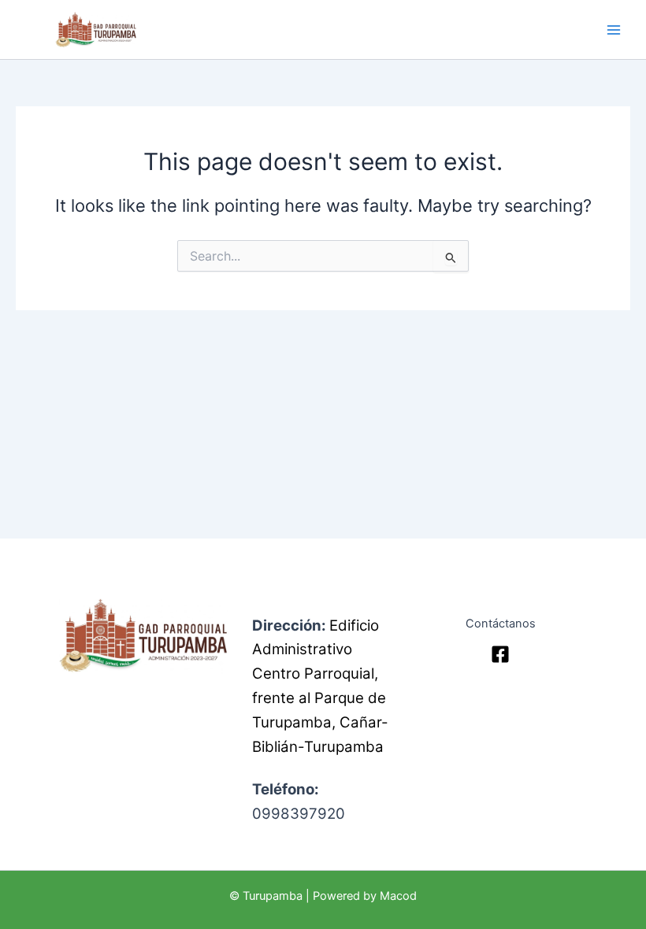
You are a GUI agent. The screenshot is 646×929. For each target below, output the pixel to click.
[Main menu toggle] (613, 29)
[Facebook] (500, 654)
